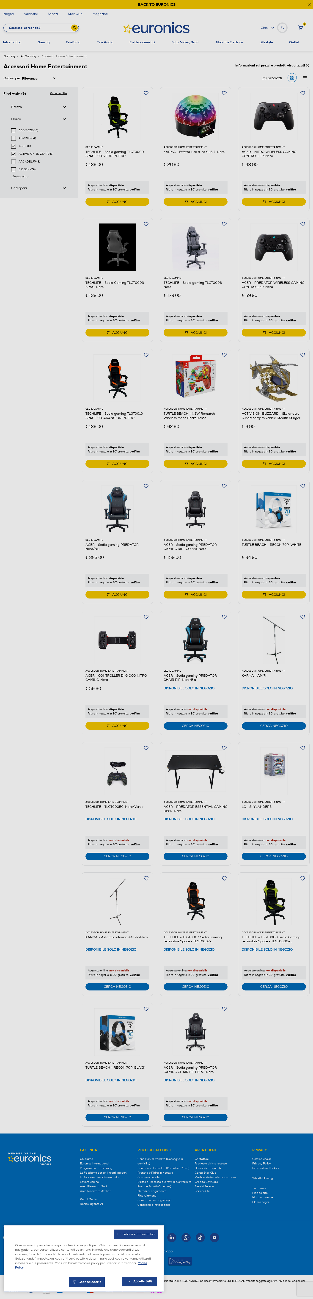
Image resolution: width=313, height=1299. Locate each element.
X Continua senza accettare (136, 1234)
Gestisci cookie (90, 1282)
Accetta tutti (142, 1281)
